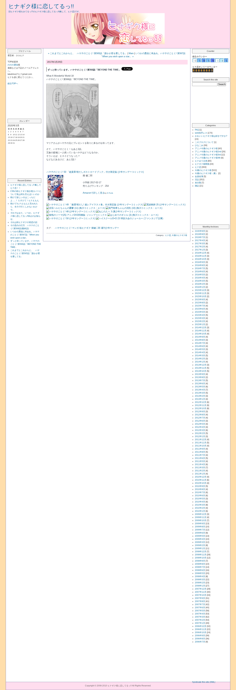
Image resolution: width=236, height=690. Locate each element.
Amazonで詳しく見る (94, 193)
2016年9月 (200, 262)
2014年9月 (200, 337)
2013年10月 (200, 371)
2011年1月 (200, 474)
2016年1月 (200, 287)
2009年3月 (200, 542)
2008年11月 (200, 554)
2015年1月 (200, 324)
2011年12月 (200, 439)
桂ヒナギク (85, 228)
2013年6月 (200, 383)
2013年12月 (200, 365)
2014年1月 (200, 362)
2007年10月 (200, 595)
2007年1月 (200, 623)
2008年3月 (200, 579)
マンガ (75, 228)
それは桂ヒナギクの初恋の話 (23, 222)
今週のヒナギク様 (179, 235)
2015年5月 (200, 312)
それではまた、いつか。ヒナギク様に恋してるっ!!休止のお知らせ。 (25, 216)
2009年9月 (200, 523)
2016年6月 (200, 271)
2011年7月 (200, 455)
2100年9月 (200, 231)
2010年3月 (200, 505)
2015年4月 (200, 315)
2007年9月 (200, 598)
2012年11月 (200, 405)
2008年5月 (200, 573)
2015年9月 (200, 299)
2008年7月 (200, 567)
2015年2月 (200, 321)
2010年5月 (200, 498)
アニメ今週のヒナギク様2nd (208, 151)
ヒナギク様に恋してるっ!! (41, 6)
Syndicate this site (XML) (203, 682)
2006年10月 (200, 632)
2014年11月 (200, 330)
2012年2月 (200, 433)
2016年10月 (200, 259)
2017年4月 (200, 240)
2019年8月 (200, 234)
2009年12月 (200, 514)
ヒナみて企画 (201, 161)
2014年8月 (200, 340)
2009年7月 (200, 530)
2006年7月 (200, 642)
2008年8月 (200, 564)
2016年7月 (200, 268)
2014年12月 (200, 327)
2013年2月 (200, 396)
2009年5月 (200, 536)
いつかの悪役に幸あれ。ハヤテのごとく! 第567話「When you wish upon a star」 (24, 234)
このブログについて (204, 142)
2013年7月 (200, 380)
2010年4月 (200, 502)
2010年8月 (200, 489)
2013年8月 (200, 377)
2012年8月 (200, 414)
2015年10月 (200, 296)
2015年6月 (200, 309)
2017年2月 (200, 246)
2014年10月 (200, 334)
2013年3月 (200, 393)
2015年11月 (200, 293)
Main (131, 53)
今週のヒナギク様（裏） (206, 173)
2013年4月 (200, 390)
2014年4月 (200, 352)
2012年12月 (200, 402)
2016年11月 (200, 256)
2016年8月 (200, 265)
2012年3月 (200, 430)
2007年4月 (200, 614)
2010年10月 (200, 483)
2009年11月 (200, 517)
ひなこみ (199, 145)
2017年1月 (200, 250)
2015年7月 (200, 306)
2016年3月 (200, 281)
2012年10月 (200, 408)
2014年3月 (200, 355)
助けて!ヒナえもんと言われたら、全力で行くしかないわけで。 (24, 206)
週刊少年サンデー (110, 228)
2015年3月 (200, 318)
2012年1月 (200, 436)
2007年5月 (200, 610)
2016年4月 (200, 278)
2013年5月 (200, 386)
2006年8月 (200, 638)
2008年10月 (200, 558)
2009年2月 (200, 545)
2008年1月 (200, 586)
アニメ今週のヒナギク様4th (208, 158)
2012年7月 (200, 418)
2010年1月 (200, 511)
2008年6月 (200, 570)
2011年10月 (200, 446)
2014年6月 (200, 346)
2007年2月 (200, 620)
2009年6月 (200, 533)
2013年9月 (200, 374)
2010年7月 (200, 492)
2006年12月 (200, 626)
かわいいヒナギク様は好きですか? (211, 136)
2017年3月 (200, 243)
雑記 (197, 186)
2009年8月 (200, 526)
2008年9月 (200, 561)
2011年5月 (200, 461)
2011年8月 (200, 452)
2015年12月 (200, 290)
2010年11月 (200, 480)
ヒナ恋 (168, 235)
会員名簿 (199, 176)
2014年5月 (200, 349)
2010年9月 (200, 486)
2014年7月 (200, 343)
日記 (197, 179)
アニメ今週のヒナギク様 (206, 148)
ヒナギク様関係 (202, 164)
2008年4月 (200, 576)
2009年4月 (200, 539)
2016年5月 (200, 274)
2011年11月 (200, 442)
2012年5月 (200, 424)
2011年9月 (200, 449)
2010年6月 (200, 495)
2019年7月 (200, 237)
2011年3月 (200, 467)
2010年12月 (200, 477)
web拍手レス (201, 133)
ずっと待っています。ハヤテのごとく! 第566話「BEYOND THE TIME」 (25, 244)
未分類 (198, 182)
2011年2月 (200, 470)
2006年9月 (200, 635)
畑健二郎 (95, 228)
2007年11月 (200, 592)
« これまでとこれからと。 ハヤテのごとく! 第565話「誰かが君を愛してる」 (87, 53)
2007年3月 (200, 617)
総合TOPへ (13, 83)
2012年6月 (200, 421)
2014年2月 (200, 358)
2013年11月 (200, 368)
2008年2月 (200, 582)
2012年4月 (200, 427)
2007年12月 (200, 589)
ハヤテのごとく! (63, 228)
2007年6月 (200, 607)
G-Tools (110, 193)
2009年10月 (200, 520)
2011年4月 (200, 464)
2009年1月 (200, 548)
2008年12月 (200, 551)
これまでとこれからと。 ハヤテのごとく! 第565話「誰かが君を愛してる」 (25, 253)
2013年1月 (200, 399)
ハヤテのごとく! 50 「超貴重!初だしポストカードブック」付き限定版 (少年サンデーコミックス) (95, 172)
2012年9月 (200, 411)
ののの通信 (13, 65)
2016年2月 (200, 284)
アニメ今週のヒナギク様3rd (208, 154)
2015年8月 (200, 302)
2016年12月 (200, 253)
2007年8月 (200, 601)
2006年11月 (200, 629)
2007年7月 (200, 604)
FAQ (197, 130)
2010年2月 (200, 508)
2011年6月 (200, 458)
